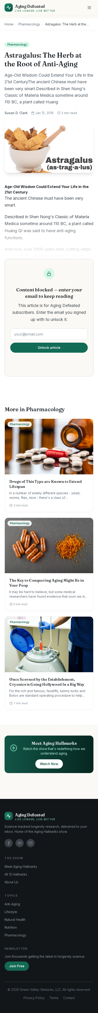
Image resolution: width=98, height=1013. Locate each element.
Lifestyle (11, 912)
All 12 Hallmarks (16, 874)
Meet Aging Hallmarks (21, 866)
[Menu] (89, 7)
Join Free (16, 966)
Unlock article (49, 347)
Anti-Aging (12, 904)
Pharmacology (29, 24)
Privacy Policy (34, 998)
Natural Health (15, 920)
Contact (69, 998)
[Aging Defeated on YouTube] (19, 843)
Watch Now (49, 764)
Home (9, 24)
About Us (11, 882)
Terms (54, 998)
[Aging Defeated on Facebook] (9, 843)
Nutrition (11, 927)
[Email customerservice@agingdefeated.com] (30, 843)
